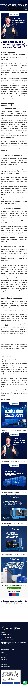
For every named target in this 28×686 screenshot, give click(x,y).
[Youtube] (23, 5)
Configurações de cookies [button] (7, 682)
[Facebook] (19, 5)
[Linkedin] (21, 5)
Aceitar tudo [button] (16, 682)
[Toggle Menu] (26, 9)
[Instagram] (26, 5)
